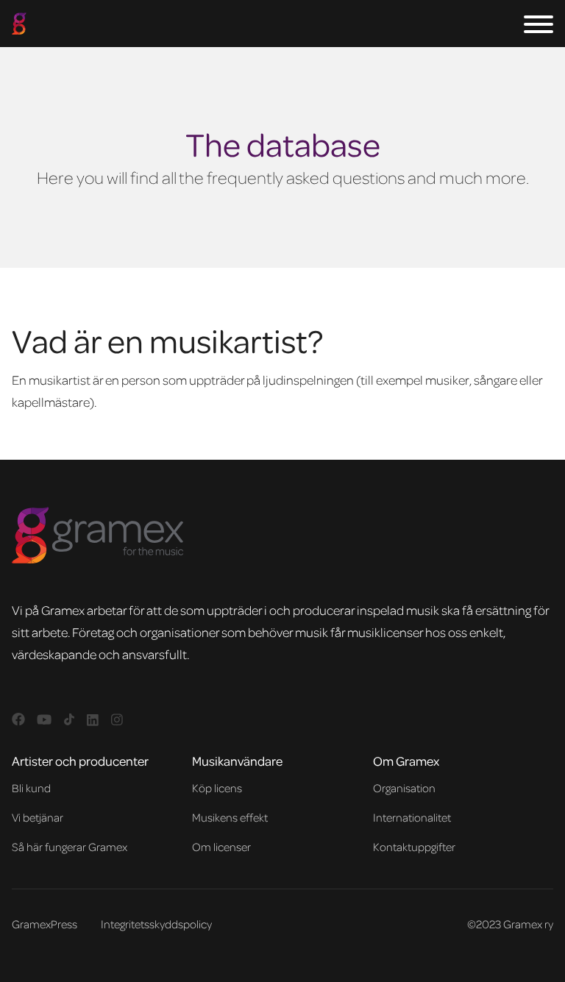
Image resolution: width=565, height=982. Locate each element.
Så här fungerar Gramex (69, 846)
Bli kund (31, 787)
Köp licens (217, 787)
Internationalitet (412, 817)
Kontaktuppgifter (414, 846)
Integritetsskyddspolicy (156, 924)
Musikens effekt (230, 817)
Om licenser (221, 846)
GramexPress (44, 924)
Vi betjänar (37, 817)
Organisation (404, 787)
